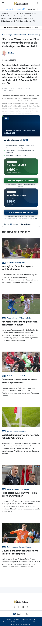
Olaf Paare (12, 53)
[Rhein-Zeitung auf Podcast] (27, 607)
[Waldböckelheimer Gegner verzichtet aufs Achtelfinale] (21, 417)
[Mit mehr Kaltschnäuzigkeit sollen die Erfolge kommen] (21, 303)
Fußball (18, 13)
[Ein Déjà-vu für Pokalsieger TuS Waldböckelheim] (21, 248)
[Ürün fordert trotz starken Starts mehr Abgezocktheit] (21, 361)
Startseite (4, 13)
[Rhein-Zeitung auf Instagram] (23, 607)
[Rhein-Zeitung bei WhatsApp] (14, 607)
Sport (12, 13)
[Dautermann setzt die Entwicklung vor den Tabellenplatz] (21, 532)
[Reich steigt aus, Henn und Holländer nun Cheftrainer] (21, 475)
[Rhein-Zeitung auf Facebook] (19, 607)
